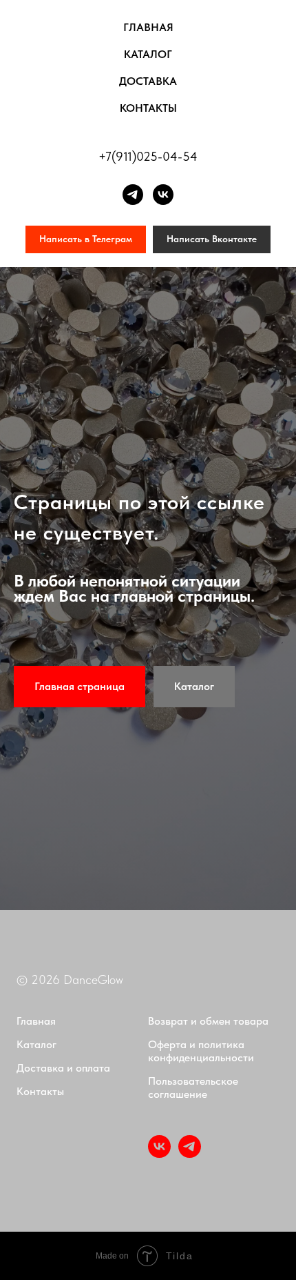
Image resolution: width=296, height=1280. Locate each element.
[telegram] (133, 194)
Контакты (148, 108)
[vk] (163, 194)
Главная (148, 27)
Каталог (148, 54)
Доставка (148, 81)
